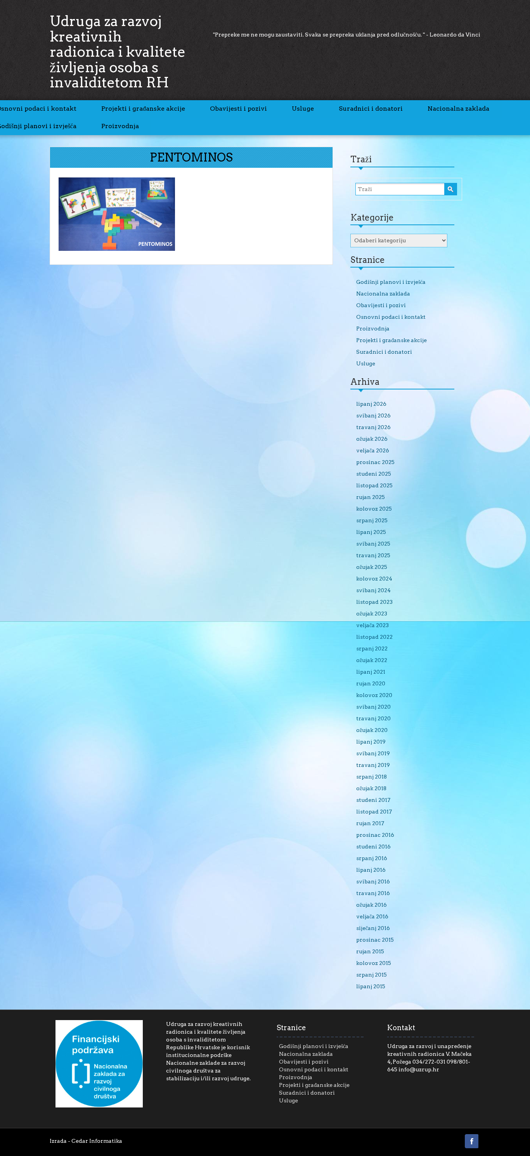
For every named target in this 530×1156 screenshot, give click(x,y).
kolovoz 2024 (374, 578)
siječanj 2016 (373, 928)
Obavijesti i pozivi (238, 108)
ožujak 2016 (371, 905)
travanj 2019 (373, 765)
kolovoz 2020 (374, 695)
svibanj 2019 (373, 753)
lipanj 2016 (371, 870)
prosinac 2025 (375, 462)
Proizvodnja (120, 126)
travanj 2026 (373, 427)
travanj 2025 (373, 555)
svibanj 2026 (373, 415)
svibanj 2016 (373, 881)
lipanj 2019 (371, 742)
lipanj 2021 (370, 672)
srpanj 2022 (372, 648)
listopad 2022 (374, 637)
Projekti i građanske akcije (143, 108)
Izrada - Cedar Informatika (86, 1141)
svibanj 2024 (373, 590)
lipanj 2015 (370, 986)
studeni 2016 (373, 846)
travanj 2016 (373, 893)
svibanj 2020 (373, 707)
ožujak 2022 (371, 660)
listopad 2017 (374, 811)
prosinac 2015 (375, 940)
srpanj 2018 (371, 777)
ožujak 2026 (372, 439)
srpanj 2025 (372, 520)
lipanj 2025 (371, 532)
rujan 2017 (370, 823)
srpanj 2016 (371, 858)
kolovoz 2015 (373, 963)
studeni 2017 (373, 800)
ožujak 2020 (372, 730)
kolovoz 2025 (374, 509)
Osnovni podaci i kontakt (391, 317)
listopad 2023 (374, 602)
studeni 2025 (373, 474)
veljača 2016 (372, 916)
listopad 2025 (374, 485)
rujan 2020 (370, 683)
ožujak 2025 (371, 567)
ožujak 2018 (371, 788)
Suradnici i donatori (371, 108)
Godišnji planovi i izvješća (391, 282)
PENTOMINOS (191, 157)
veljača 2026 (372, 450)
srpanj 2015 (371, 975)
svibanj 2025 (373, 544)
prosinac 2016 (375, 835)
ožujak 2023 (371, 613)
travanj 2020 (373, 718)
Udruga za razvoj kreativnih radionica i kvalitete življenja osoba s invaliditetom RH (117, 51)
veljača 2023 (372, 625)
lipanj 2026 (371, 404)
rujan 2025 (370, 497)
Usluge (303, 108)
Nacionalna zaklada (458, 108)
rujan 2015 (370, 951)
